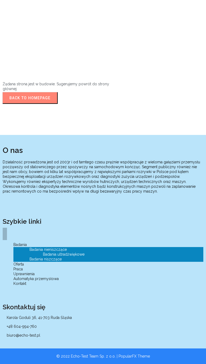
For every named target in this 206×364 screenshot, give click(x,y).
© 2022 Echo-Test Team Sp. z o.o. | (87, 356)
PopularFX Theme (134, 356)
